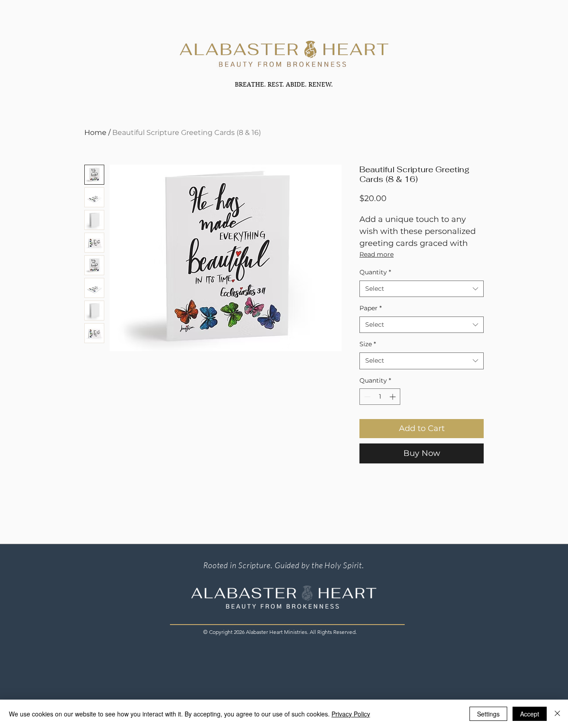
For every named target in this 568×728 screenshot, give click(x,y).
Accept (529, 713)
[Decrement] (366, 396)
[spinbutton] (380, 396)
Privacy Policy (350, 713)
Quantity (375, 272)
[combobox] (421, 289)
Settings (488, 713)
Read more (376, 254)
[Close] (557, 714)
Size (367, 344)
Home (95, 132)
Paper (370, 308)
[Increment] (393, 396)
